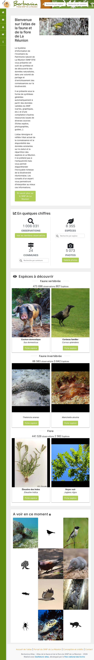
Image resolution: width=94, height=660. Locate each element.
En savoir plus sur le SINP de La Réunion (25, 196)
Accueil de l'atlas (24, 649)
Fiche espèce (25, 534)
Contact (89, 649)
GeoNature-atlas (42, 657)
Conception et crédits (73, 649)
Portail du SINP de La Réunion (47, 649)
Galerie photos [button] (70, 260)
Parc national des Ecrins (74, 657)
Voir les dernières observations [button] (31, 235)
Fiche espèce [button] (31, 348)
